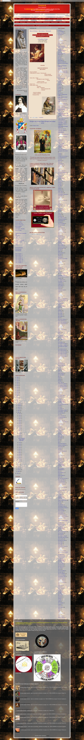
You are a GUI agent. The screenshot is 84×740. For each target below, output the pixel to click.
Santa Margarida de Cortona (62, 516)
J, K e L (40, 18)
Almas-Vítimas (60, 43)
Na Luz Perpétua (60, 335)
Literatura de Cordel (61, 289)
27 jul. (20, 416)
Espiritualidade (60, 192)
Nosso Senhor (60, 357)
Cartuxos (59, 84)
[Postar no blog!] (33, 117)
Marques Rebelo (60, 303)
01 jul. (20, 460)
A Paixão (59, 30)
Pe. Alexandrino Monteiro (62, 385)
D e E (32, 18)
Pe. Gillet (59, 405)
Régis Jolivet (60, 462)
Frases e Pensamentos (61, 217)
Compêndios (60, 139)
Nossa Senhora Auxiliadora (62, 345)
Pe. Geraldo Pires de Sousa (62, 404)
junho (19, 462)
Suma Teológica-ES (18, 241)
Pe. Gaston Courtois (61, 402)
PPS (58, 442)
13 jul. (20, 442)
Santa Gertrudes (60, 512)
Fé (58, 207)
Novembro (59, 359)
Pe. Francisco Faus (61, 399)
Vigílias (59, 610)
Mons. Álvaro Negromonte (62, 322)
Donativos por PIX (22, 22)
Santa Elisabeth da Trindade (62, 507)
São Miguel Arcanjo (61, 577)
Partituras (59, 379)
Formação (59, 214)
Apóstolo (59, 52)
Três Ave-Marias (60, 602)
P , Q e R (49, 18)
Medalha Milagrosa (61, 306)
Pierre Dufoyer (60, 437)
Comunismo (60, 140)
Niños (59, 340)
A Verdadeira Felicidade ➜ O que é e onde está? (24, 721)
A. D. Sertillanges (61, 31)
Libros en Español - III (19, 259)
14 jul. (20, 437)
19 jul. (20, 428)
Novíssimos (60, 362)
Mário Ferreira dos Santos (62, 300)
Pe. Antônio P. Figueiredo (62, 388)
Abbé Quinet (60, 34)
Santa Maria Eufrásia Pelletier (63, 520)
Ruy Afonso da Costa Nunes (62, 478)
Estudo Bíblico (60, 195)
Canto (59, 77)
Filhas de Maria (60, 208)
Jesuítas (59, 271)
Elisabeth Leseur (60, 181)
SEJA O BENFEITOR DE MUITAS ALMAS (42, 25)
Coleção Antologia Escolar (62, 104)
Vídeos (59, 608)
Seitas (59, 583)
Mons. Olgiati (60, 328)
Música (59, 333)
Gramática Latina (61, 236)
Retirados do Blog (61, 465)
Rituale (59, 471)
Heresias (59, 241)
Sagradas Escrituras (61, 498)
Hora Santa (60, 254)
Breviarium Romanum (19, 247)
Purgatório (59, 452)
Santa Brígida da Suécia (62, 506)
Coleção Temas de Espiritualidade (61, 132)
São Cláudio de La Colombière (63, 552)
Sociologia (59, 589)
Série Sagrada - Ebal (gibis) (20, 228)
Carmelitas (60, 81)
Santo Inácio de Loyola (61, 540)
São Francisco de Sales (61, 557)
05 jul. (20, 454)
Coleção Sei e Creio (61, 128)
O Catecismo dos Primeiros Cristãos (26, 691)
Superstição (60, 595)
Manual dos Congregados (62, 298)
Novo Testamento (61, 363)
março (19, 467)
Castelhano (60, 85)
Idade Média (60, 257)
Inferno (59, 265)
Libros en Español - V (19, 262)
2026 (18, 377)
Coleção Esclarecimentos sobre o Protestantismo (63, 114)
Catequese (59, 90)
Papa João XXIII (60, 374)
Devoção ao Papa (60, 165)
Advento (59, 38)
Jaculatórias (60, 268)
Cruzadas (59, 154)
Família (59, 206)
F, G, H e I (36, 18)
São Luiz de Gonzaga (61, 575)
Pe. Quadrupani (60, 424)
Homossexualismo (61, 252)
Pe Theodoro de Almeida (62, 383)
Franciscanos (60, 216)
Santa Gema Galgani (61, 510)
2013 (18, 399)
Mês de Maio (60, 314)
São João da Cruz (61, 564)
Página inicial (42, 122)
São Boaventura (60, 547)
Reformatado (60, 459)
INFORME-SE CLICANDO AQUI (35, 234)
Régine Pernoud (60, 461)
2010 (18, 473)
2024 (18, 380)
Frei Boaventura (60, 220)
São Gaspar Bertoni (61, 558)
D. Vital (59, 159)
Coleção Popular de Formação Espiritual (63, 127)
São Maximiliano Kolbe (62, 576)
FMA (59, 211)
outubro (19, 407)
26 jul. (20, 418)
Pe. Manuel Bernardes (61, 417)
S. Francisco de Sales (61, 482)
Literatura (59, 288)
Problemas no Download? (62, 445)
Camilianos (60, 74)
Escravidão (60, 185)
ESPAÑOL (66, 18)
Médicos (59, 309)
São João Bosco (60, 561)
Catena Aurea (17, 237)
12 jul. (20, 444)
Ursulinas (59, 604)
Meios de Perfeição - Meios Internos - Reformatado (40, 31)
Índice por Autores (61, 261)
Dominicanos (60, 175)
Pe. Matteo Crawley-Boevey (62, 421)
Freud (59, 226)
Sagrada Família (60, 497)
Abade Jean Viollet (61, 33)
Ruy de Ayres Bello (61, 479)
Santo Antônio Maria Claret (62, 537)
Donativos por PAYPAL (46, 22)
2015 (18, 395)
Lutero (59, 292)
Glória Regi (60, 235)
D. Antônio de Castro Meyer (62, 156)
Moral (59, 330)
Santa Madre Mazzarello (62, 514)
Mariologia (60, 301)
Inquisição (59, 267)
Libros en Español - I (18, 256)
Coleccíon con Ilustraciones (62, 136)
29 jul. (20, 415)
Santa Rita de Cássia (61, 524)
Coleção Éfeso (60, 111)
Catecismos (60, 88)
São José (59, 569)
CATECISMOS (22, 716)
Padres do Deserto (61, 373)
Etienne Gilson (60, 197)
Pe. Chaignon (60, 396)
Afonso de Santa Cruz (61, 40)
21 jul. (20, 425)
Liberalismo (60, 287)
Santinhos (59, 530)
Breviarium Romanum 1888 (62, 71)
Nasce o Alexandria (61, 339)
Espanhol (59, 188)
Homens (59, 251)
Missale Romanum (18, 249)
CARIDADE (17, 22)
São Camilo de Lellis (61, 550)
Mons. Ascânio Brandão (62, 323)
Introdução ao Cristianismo (19, 240)
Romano (59, 474)
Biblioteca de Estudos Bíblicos (63, 63)
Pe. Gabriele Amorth (61, 401)
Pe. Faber (59, 398)
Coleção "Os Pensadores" (62, 99)
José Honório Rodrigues (62, 275)
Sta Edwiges (60, 591)
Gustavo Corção (60, 238)
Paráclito (59, 377)
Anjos (59, 44)
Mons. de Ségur (60, 325)
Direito (59, 169)
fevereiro (19, 469)
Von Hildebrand (60, 616)
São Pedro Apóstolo (61, 580)
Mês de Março (60, 316)
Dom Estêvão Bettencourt (62, 172)
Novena (59, 360)
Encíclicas (59, 182)
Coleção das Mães (61, 106)
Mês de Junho (60, 313)
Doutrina (59, 176)
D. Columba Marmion (61, 157)
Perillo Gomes (60, 436)
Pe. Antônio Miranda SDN (62, 386)
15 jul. (20, 435)
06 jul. (20, 452)
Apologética (60, 49)
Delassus (59, 162)
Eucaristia (59, 198)
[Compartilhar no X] (35, 117)
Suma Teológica (60, 594)
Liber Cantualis (60, 285)
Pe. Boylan (60, 393)
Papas (59, 376)
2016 (18, 394)
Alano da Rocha (60, 41)
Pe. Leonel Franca (61, 412)
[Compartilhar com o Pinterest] (37, 117)
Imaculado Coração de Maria (62, 258)
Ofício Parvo (60, 369)
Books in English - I (18, 253)
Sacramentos (60, 494)
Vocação (59, 614)
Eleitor (59, 179)
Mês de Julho (60, 311)
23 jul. (20, 423)
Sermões (59, 586)
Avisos (59, 57)
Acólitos (59, 37)
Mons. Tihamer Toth (61, 329)
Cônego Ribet (60, 146)
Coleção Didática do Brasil (62, 107)
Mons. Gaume (60, 326)
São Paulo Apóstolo (61, 579)
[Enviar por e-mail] (32, 117)
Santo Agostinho (60, 533)
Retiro (59, 467)
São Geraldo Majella (61, 560)
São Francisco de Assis (62, 556)
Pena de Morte (60, 432)
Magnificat (59, 297)
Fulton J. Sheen (60, 227)
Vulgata (16, 244)
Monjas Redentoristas (61, 320)
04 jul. (20, 455)
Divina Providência (61, 170)
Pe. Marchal (60, 418)
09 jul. (20, 449)
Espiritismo (60, 189)
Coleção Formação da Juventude (63, 115)
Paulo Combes (60, 382)
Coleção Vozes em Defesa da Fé (63, 134)
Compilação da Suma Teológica (25, 686)
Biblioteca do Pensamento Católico (62, 66)
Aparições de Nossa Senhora (62, 47)
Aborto (59, 35)
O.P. (58, 367)
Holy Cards (60, 249)
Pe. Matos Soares (61, 420)
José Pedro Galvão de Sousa (62, 276)
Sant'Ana (59, 503)
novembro (19, 405)
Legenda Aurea (60, 284)
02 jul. (20, 459)
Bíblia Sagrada (60, 60)
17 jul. (20, 432)
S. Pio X (59, 488)
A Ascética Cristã (42, 39)
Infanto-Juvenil (60, 264)
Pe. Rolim (59, 427)
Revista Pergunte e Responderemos (61, 469)
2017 (18, 392)
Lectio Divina (60, 282)
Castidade (59, 87)
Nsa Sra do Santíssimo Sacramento (61, 366)
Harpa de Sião (60, 239)
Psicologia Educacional (62, 451)
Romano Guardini (61, 475)
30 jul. (20, 413)
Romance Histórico (61, 472)
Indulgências (60, 262)
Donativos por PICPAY (54, 22)
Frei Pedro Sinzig (61, 225)
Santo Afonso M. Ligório (62, 531)
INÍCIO (16, 18)
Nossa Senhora (60, 342)
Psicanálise (60, 448)
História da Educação (61, 242)
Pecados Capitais (61, 429)
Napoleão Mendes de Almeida (63, 336)
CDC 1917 (60, 93)
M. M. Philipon (60, 295)
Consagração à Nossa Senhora (63, 150)
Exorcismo (59, 204)
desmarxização (60, 163)
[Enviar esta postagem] (30, 117)
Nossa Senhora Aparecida (62, 343)
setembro (19, 408)
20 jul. (20, 427)
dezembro (19, 403)
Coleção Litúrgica (61, 119)
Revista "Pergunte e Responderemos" (18, 227)
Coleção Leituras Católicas (62, 118)
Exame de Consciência (61, 200)
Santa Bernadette (60, 504)
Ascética (59, 55)
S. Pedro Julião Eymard (62, 487)
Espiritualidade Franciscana (62, 194)
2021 (18, 385)
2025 (18, 378)
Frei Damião (60, 222)
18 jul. (20, 430)
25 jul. (20, 420)
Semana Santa (60, 585)
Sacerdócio (60, 493)
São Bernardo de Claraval (62, 546)
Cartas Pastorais (60, 82)
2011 (18, 402)
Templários (60, 599)
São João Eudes (60, 567)
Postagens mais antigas (50, 121)
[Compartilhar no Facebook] (36, 117)
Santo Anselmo (60, 534)
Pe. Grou (59, 407)
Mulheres (59, 332)
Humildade (60, 255)
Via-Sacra (59, 605)
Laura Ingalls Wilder (61, 281)
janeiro (19, 471)
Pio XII (59, 439)
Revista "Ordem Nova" (19, 223)
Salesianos (59, 501)
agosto (19, 410)
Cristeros (59, 153)
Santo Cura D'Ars (61, 538)
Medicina (59, 307)
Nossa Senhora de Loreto (62, 353)
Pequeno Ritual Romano (62, 434)
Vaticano (16, 243)
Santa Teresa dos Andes (62, 527)
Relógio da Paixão (61, 464)
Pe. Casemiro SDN (61, 395)
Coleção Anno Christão (62, 103)
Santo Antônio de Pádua (62, 536)
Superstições (60, 597)
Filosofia (59, 210)
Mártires (59, 304)
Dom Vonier (60, 173)
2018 (18, 390)
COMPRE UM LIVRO (62, 22)
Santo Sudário (60, 541)
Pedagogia (59, 430)
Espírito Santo (60, 191)
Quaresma (59, 454)
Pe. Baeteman (60, 391)
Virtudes (59, 611)
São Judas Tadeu (60, 572)
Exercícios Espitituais (23, 697)
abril (18, 466)
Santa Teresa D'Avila (61, 525)
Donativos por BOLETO (38, 22)
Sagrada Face (60, 495)
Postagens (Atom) (36, 125)
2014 (18, 397)
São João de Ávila (61, 566)
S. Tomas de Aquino (61, 490)
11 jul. (20, 445)
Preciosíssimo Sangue (61, 443)
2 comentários (41, 117)
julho (19, 412)
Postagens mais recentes (35, 121)
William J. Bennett (61, 617)
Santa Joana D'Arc (61, 513)
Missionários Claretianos (62, 319)
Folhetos (59, 213)
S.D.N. (59, 491)
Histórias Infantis (61, 248)
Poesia (59, 440)
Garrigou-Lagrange (61, 230)
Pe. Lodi (59, 414)
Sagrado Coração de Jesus (62, 500)
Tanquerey (59, 598)
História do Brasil (61, 245)
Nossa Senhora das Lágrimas (62, 346)
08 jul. (20, 450)
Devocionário (60, 166)
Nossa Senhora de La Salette (62, 351)
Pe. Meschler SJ (60, 423)
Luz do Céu (60, 294)
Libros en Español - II (19, 258)
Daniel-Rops (60, 160)
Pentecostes (60, 433)
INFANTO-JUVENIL (60, 18)
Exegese (59, 203)
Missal (59, 317)
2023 (18, 382)
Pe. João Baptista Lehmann (62, 410)
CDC (59, 91)
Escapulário (60, 184)
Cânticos (59, 75)
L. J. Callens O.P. (61, 279)
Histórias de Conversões (62, 247)
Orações (59, 370)
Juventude (59, 278)
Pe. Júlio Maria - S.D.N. (62, 411)
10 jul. (20, 447)
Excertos (59, 201)
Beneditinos (60, 58)
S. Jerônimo (60, 485)
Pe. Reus (59, 426)
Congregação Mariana (61, 149)
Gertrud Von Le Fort (61, 232)
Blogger (47, 735)
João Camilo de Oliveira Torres (63, 272)
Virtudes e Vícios (61, 613)
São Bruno (59, 549)
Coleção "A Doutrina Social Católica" (62, 95)
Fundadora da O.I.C (61, 229)
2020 (18, 387)
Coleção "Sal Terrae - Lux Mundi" (62, 101)
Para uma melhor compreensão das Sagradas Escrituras (26, 712)
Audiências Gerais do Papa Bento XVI (20, 234)
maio (18, 464)
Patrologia (59, 380)
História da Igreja (61, 244)
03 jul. (20, 457)
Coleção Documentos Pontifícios (61, 110)
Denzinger (17, 238)
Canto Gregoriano (61, 78)
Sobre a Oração (60, 588)
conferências (60, 147)
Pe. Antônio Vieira (61, 389)
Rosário (59, 476)
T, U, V (54, 18)
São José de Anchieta (61, 570)
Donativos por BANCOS (30, 22)
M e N (43, 18)
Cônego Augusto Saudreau (62, 145)
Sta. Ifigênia (60, 592)
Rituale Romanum (18, 250)
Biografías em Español (61, 68)
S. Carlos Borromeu (61, 481)
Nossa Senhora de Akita (62, 349)
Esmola (59, 186)
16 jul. (20, 433)
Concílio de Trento (20, 725)
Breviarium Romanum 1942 (62, 72)
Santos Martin (60, 543)
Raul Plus (59, 456)
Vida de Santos (60, 607)
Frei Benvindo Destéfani (62, 219)
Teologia (59, 601)
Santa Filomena (60, 509)
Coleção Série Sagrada (61, 130)
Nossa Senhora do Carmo (62, 356)
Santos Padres (60, 544)
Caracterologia (60, 79)
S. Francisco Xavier (61, 484)
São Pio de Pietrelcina (61, 582)
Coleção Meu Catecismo (62, 121)
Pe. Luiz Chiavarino (61, 415)
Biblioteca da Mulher (61, 61)
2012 (18, 400)
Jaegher (59, 269)
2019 (18, 389)
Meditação (59, 310)
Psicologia (59, 449)
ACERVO (24, 18)
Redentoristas (60, 458)
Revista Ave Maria (18, 230)
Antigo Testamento (61, 46)
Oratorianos (60, 372)
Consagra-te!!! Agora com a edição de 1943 (24, 709)
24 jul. (20, 422)
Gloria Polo (60, 233)
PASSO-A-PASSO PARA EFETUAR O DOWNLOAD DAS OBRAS (25, 25)
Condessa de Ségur (61, 143)
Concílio (59, 142)
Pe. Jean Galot (60, 408)
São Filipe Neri (60, 554)
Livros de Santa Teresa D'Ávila (25, 703)
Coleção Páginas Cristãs (62, 122)
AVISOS (20, 18)
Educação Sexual (60, 178)
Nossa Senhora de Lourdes (62, 354)
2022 (18, 383)
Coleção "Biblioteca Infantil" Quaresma (62, 97)
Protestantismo (60, 446)
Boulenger (59, 69)
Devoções (59, 167)
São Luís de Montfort (61, 573)
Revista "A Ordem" (18, 221)
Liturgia (59, 291)
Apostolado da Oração (61, 50)
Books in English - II (18, 255)
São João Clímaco (61, 563)
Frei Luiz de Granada (61, 223)
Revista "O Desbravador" (19, 224)
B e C (29, 18)
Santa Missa (60, 522)
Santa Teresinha (60, 528)
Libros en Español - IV (19, 261)
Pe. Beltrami (60, 392)
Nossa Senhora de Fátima (62, 350)
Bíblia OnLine (17, 235)
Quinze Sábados (60, 455)
